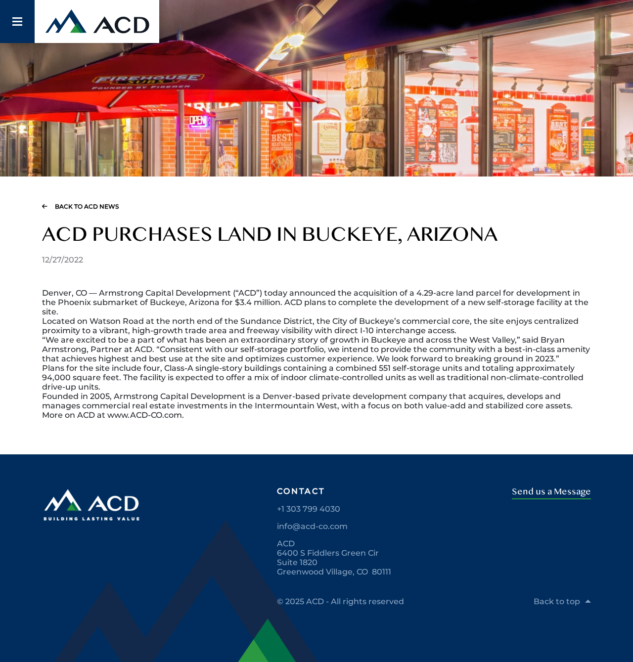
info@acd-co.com (312, 526)
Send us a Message (551, 491)
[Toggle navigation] (17, 21)
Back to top (557, 601)
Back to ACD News (87, 206)
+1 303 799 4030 (308, 509)
